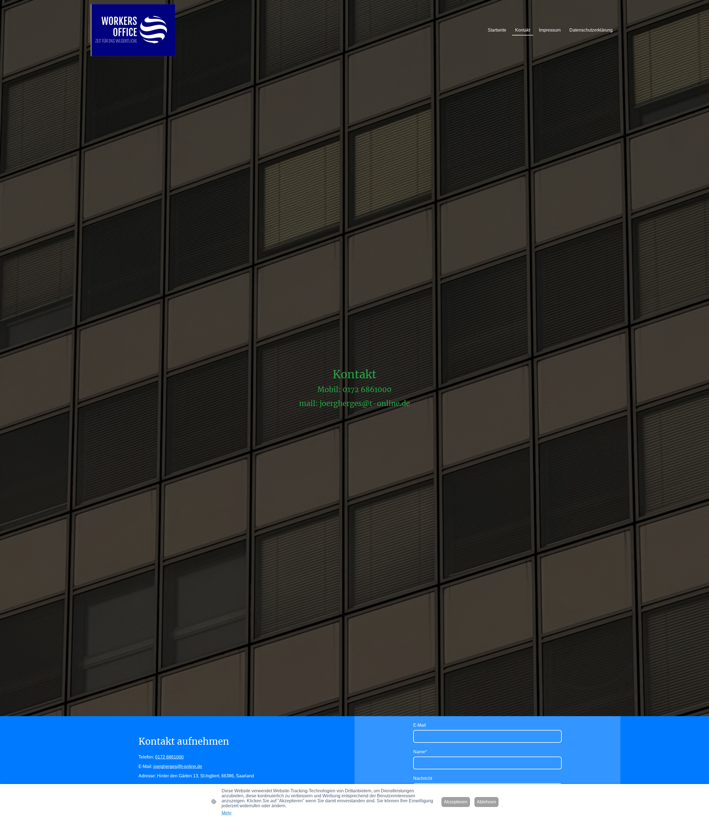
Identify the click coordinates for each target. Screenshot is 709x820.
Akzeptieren (455, 802)
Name (420, 751)
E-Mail (419, 725)
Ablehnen (486, 802)
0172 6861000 (169, 757)
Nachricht (422, 778)
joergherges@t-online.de (177, 766)
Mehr (227, 813)
